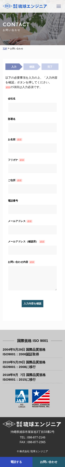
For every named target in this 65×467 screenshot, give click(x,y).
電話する (16, 461)
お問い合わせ (48, 461)
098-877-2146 (36, 437)
